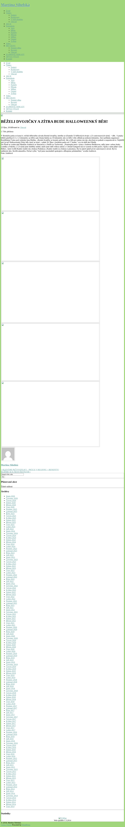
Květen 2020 (11, 643)
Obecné (14, 22)
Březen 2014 (11, 804)
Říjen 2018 (10, 684)
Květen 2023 (11, 564)
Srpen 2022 (10, 584)
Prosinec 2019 (11, 653)
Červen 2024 (11, 535)
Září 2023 (10, 555)
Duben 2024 (11, 540)
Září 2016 (10, 739)
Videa (8, 44)
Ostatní (13, 39)
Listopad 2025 (11, 511)
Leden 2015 (10, 782)
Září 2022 (10, 581)
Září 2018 (10, 686)
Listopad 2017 (11, 708)
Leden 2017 (10, 730)
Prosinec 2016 (11, 732)
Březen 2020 (11, 647)
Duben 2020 (11, 645)
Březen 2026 (11, 505)
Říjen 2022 (10, 579)
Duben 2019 (11, 671)
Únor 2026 (10, 507)
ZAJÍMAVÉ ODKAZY (15, 54)
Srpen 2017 (10, 715)
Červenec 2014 (12, 796)
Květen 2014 (11, 800)
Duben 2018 (11, 697)
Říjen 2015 (10, 763)
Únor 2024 (10, 544)
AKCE (8, 24)
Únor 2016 (10, 754)
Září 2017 (10, 713)
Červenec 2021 (12, 612)
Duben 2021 (11, 619)
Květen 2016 (11, 747)
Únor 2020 (10, 649)
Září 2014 (10, 791)
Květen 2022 (11, 590)
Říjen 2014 (10, 789)
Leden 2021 (10, 625)
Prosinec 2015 (11, 758)
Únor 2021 (10, 623)
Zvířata (13, 41)
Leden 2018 (10, 704)
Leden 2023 (10, 573)
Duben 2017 (11, 723)
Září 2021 (10, 608)
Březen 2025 (11, 522)
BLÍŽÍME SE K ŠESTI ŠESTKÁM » (16, 472)
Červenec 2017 (12, 717)
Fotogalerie (10, 26)
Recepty (14, 50)
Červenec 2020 (12, 638)
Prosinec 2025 (11, 509)
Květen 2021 (11, 616)
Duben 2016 (11, 750)
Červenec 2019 (12, 664)
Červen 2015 (11, 772)
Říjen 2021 (10, 605)
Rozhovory (15, 17)
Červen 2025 (11, 516)
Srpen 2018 (10, 688)
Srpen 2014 (10, 793)
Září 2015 (10, 765)
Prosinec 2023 (11, 549)
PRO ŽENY (11, 46)
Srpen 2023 (10, 557)
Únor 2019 (10, 675)
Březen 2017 (11, 726)
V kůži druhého (17, 19)
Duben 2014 (11, 802)
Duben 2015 (11, 776)
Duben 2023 (11, 566)
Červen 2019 (11, 667)
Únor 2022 (10, 597)
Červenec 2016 (12, 743)
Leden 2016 (10, 756)
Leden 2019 (10, 678)
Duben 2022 (11, 592)
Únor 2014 (10, 807)
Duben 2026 (11, 503)
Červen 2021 (11, 614)
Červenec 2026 (12, 498)
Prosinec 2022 (11, 575)
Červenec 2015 (12, 769)
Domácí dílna (16, 48)
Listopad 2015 (11, 761)
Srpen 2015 (10, 767)
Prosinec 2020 (11, 627)
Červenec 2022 (12, 586)
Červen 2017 (11, 719)
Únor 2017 (10, 728)
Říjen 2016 (10, 737)
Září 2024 (10, 529)
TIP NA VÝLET (12, 57)
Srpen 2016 (10, 741)
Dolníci (13, 15)
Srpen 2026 (10, 496)
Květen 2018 (11, 695)
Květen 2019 (11, 669)
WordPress (26, 825)
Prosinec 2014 (11, 785)
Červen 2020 (11, 640)
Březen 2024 (11, 542)
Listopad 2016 (11, 734)
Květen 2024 (11, 538)
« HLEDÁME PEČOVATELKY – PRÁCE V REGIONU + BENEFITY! (30, 470)
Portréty (14, 33)
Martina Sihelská (15, 5)
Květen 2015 (11, 774)
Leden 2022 (10, 599)
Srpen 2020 (10, 636)
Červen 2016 (11, 745)
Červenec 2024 (12, 533)
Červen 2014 (11, 798)
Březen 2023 (11, 568)
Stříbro (13, 37)
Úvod (8, 11)
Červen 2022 (11, 588)
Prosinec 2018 (11, 680)
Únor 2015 (10, 780)
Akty (13, 28)
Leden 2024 (10, 546)
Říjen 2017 (10, 710)
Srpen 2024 (10, 531)
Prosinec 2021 (11, 601)
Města (13, 30)
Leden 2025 (10, 527)
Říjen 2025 (10, 514)
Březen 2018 (11, 699)
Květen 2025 (11, 518)
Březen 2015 (11, 778)
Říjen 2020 (10, 632)
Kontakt (9, 59)
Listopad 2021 (11, 603)
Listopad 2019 (11, 656)
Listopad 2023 (11, 551)
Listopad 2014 (11, 787)
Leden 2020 (10, 651)
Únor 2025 (10, 525)
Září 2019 (10, 660)
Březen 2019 (11, 673)
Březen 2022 (11, 594)
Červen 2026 (11, 500)
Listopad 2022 (11, 577)
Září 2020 (10, 634)
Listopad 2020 (11, 629)
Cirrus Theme (6, 825)
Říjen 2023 (10, 553)
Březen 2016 (11, 752)
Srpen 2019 (10, 662)
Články (8, 13)
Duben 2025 (11, 520)
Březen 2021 (11, 621)
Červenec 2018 (12, 691)
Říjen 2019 (10, 658)
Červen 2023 (11, 562)
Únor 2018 (10, 702)
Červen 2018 (11, 693)
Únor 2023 (10, 570)
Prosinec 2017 (11, 706)
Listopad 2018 (11, 682)
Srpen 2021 (10, 610)
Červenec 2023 (12, 559)
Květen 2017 (11, 721)
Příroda (13, 35)
